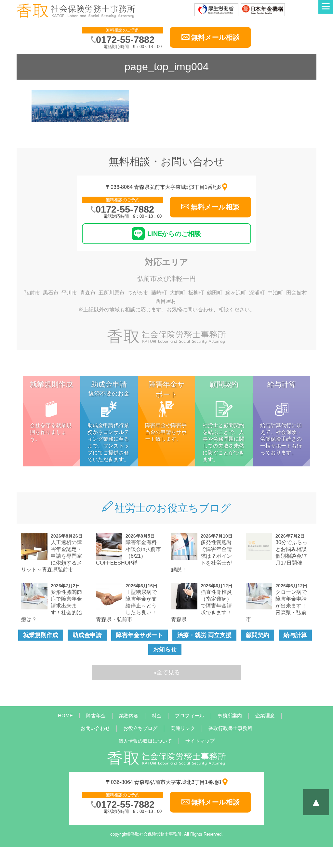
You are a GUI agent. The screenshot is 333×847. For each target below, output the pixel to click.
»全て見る (166, 672)
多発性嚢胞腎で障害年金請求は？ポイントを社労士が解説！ (201, 556)
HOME (65, 715)
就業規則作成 (40, 635)
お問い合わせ (95, 728)
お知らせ (165, 649)
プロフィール (189, 715)
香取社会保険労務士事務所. (157, 834)
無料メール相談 (215, 37)
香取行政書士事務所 (230, 728)
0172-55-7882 (125, 39)
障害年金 (96, 715)
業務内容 (129, 715)
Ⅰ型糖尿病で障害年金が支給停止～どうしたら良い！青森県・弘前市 (126, 605)
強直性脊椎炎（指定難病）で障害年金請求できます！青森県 (201, 605)
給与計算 (295, 635)
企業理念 (265, 715)
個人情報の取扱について (145, 741)
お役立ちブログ (140, 728)
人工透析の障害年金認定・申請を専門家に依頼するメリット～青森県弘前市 (51, 556)
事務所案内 (230, 715)
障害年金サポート (139, 635)
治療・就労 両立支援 (204, 635)
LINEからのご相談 (174, 233)
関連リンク (183, 728)
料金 (157, 715)
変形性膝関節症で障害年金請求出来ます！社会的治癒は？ (51, 605)
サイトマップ (200, 741)
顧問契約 (257, 635)
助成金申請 (87, 635)
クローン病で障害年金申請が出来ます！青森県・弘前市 (276, 605)
